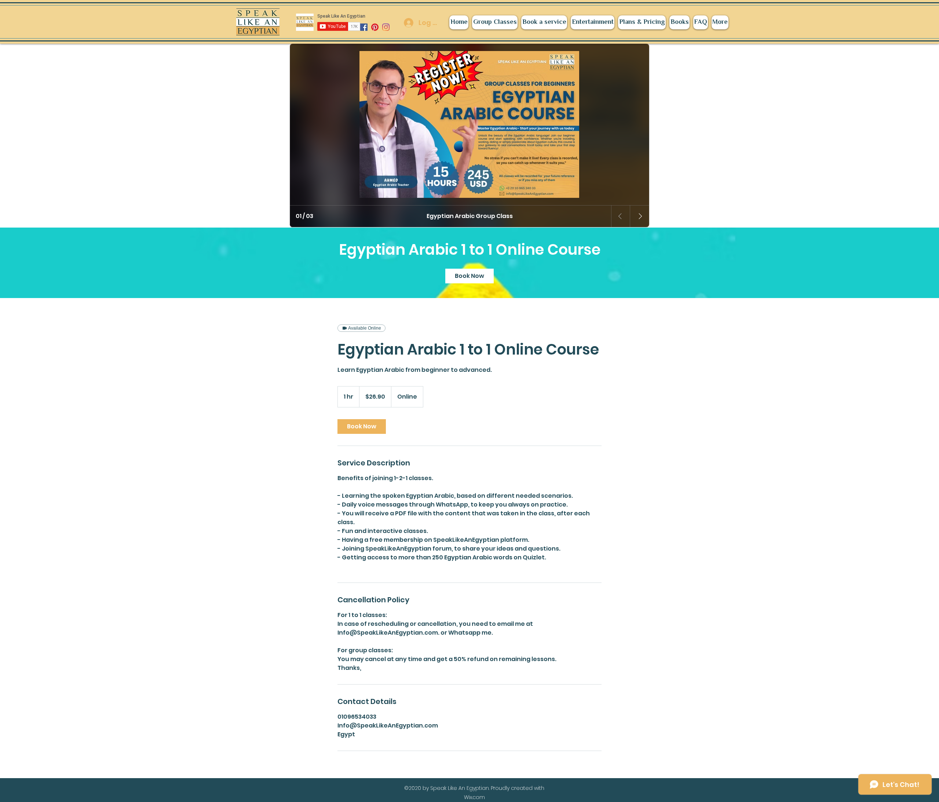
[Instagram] (386, 27)
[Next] (639, 216)
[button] (592, 22)
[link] (469, 276)
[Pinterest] (375, 27)
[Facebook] (364, 27)
